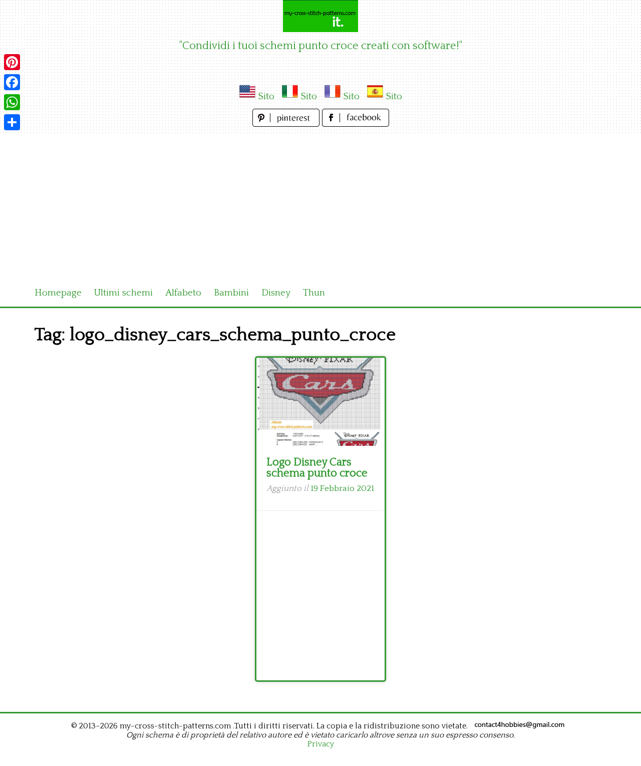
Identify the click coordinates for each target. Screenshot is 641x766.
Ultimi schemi (123, 293)
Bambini (231, 293)
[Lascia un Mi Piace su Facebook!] (355, 124)
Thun (314, 293)
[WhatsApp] (12, 102)
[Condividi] (12, 122)
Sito (266, 96)
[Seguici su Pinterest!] (287, 124)
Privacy (320, 743)
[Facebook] (12, 82)
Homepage (58, 293)
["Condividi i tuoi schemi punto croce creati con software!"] (320, 16)
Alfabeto (183, 293)
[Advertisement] (320, 204)
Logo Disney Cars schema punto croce (317, 467)
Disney (275, 293)
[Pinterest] (12, 62)
